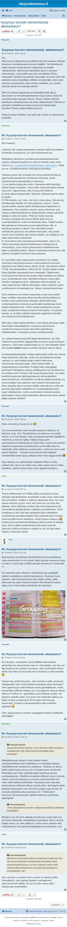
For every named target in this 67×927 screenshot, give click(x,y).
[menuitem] (9, 10)
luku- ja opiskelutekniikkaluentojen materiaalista (33, 165)
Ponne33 (5, 40)
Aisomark (6, 126)
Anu (10, 539)
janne (4, 476)
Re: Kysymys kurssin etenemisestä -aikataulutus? (31, 135)
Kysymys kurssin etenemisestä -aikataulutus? (25, 24)
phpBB (32, 917)
